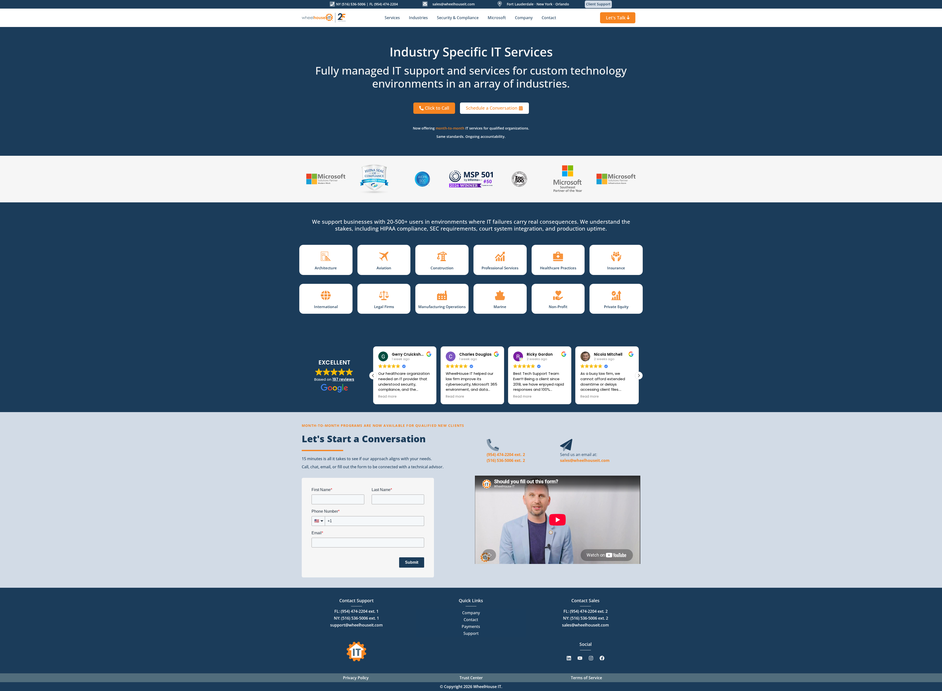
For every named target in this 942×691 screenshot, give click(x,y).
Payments (471, 626)
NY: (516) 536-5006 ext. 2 (585, 618)
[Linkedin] (569, 658)
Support (471, 633)
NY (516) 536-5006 (351, 4)
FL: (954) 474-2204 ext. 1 (356, 611)
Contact (471, 619)
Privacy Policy (356, 677)
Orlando (561, 4)
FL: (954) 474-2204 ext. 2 (585, 611)
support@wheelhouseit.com (356, 625)
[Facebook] (602, 658)
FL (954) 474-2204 (383, 4)
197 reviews (343, 379)
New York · (545, 4)
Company (471, 612)
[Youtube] (580, 658)
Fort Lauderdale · (521, 4)
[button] (638, 375)
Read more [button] (387, 396)
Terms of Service (586, 677)
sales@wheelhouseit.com (453, 4)
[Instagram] (591, 658)
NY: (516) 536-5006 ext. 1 (356, 618)
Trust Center (471, 677)
